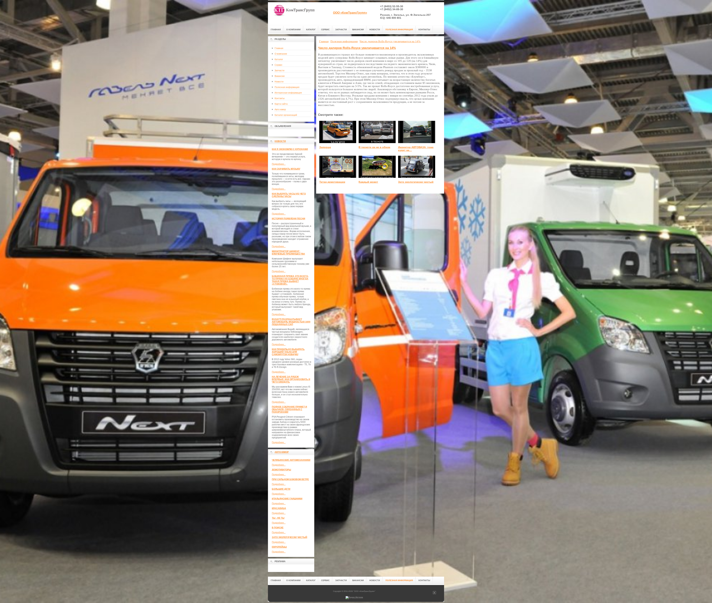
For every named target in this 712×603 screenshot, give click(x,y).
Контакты (280, 98)
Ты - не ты (278, 518)
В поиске (278, 527)
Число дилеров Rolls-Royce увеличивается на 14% (357, 48)
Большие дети (281, 489)
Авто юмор (280, 109)
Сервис (278, 65)
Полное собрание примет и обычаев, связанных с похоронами (289, 409)
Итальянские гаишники (287, 498)
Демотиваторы (281, 469)
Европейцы (279, 547)
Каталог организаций (286, 115)
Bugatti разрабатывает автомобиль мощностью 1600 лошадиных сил (291, 322)
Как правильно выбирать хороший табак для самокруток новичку (288, 352)
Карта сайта (281, 104)
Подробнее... (279, 164)
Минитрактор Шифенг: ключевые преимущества (288, 252)
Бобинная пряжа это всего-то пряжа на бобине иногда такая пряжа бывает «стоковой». (290, 280)
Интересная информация (288, 92)
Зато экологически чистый (289, 537)
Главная (279, 48)
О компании (281, 54)
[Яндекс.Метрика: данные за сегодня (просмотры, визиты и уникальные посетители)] (354, 597)
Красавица (279, 508)
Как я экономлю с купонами (290, 149)
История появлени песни (288, 218)
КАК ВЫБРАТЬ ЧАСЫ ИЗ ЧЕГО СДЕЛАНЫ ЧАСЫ (289, 195)
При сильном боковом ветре (290, 479)
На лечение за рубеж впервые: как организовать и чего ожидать (291, 379)
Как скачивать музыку (286, 169)
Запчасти (279, 70)
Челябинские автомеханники (291, 460)
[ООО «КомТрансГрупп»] (294, 13)
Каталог (279, 59)
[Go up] (434, 593)
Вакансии (280, 76)
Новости (279, 81)
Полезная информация (287, 87)
